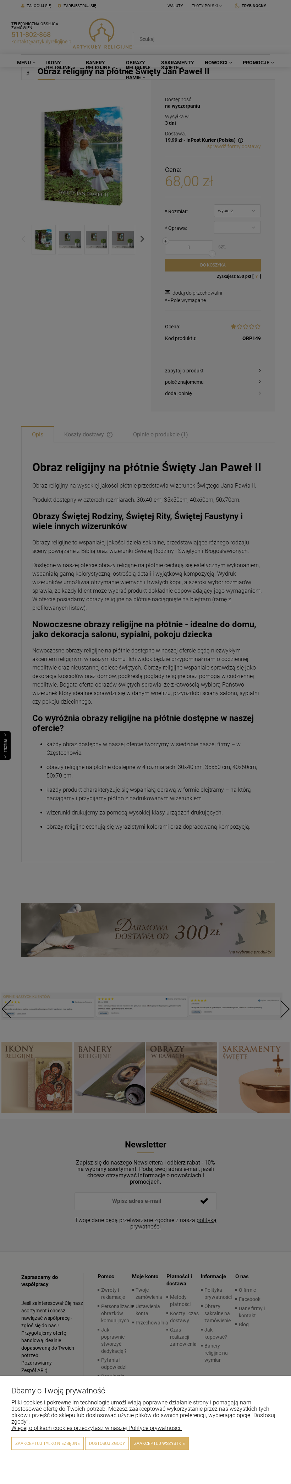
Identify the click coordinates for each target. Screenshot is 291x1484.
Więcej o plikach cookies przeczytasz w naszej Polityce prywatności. (96, 1428)
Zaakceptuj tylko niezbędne (47, 1443)
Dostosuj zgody (107, 1443)
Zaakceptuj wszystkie (159, 1443)
